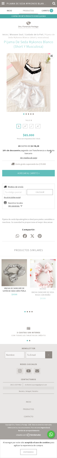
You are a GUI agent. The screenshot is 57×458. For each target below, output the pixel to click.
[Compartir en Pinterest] (40, 236)
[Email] (37, 371)
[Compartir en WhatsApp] (17, 236)
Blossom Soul (17, 34)
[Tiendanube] (28, 436)
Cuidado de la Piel (34, 34)
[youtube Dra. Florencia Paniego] (28, 371)
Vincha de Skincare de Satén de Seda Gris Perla (14, 289)
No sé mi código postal (12, 197)
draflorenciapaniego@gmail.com (36, 385)
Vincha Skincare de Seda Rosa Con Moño (42, 293)
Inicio (5, 34)
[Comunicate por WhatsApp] (51, 434)
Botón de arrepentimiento (28, 431)
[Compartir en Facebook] (25, 236)
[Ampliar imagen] (51, 56)
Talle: (28, 120)
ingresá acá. (45, 428)
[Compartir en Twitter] (32, 236)
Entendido (28, 452)
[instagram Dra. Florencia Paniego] (20, 371)
